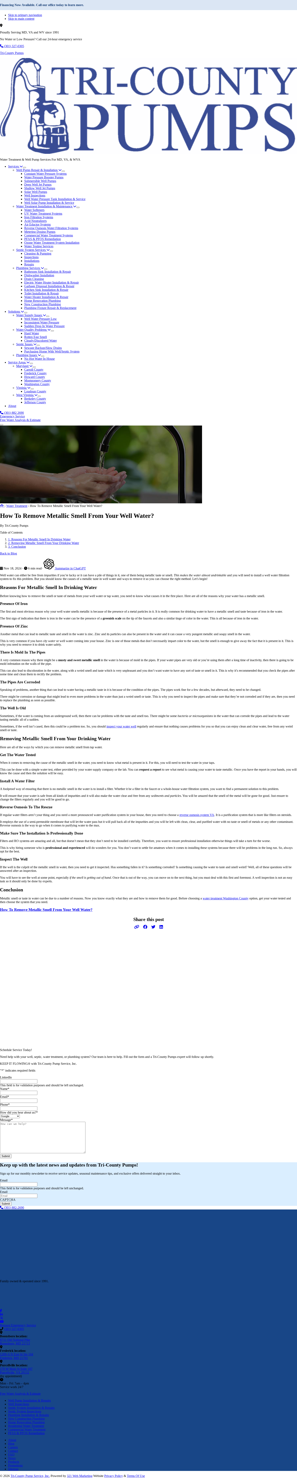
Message (6, 1120)
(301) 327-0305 (14, 1329)
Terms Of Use (136, 1476)
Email (4, 1096)
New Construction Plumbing (26, 1418)
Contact (13, 1451)
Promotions (15, 1465)
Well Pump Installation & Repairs (29, 1400)
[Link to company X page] (1, 1318)
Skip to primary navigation (25, 15)
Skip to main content (21, 18)
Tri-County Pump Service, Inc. (30, 1476)
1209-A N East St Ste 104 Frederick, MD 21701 (16, 1356)
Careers (13, 1447)
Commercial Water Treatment (26, 1429)
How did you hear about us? (19, 1112)
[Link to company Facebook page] (1, 1310)
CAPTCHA (8, 1199)
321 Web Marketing (79, 1476)
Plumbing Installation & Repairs (28, 1415)
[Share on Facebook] (145, 927)
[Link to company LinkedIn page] (1, 1314)
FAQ (11, 1454)
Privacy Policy (113, 1476)
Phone (5, 1104)
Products (13, 1461)
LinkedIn (6, 1077)
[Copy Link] (136, 927)
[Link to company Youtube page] (2, 1321)
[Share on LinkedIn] (161, 927)
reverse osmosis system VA (196, 815)
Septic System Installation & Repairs (31, 1407)
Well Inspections (18, 1404)
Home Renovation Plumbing (26, 1422)
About (12, 1440)
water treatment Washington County (226, 898)
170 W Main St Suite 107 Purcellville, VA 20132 (16, 1370)
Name (4, 1089)
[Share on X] (153, 927)
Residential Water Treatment (26, 1426)
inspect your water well (121, 726)
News (12, 1458)
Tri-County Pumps (12, 53)
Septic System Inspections (24, 1411)
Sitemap (13, 1469)
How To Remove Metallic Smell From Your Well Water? (46, 910)
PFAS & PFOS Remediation (26, 1433)
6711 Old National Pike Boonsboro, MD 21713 (15, 1341)
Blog (11, 1443)
